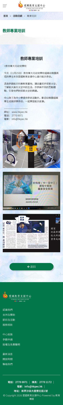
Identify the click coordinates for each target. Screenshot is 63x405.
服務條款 (8, 324)
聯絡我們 (8, 364)
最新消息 (8, 354)
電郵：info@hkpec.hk (29, 386)
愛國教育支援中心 (32, 395)
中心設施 (8, 334)
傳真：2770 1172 (42, 382)
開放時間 (8, 359)
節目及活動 (9, 319)
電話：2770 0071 (18, 382)
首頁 (5, 16)
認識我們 (8, 309)
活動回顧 (17, 16)
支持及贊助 (9, 314)
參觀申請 (8, 339)
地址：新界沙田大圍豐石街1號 (31, 391)
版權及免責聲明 (11, 344)
